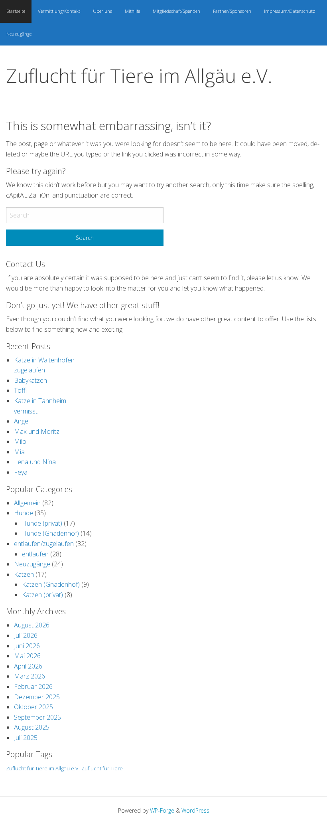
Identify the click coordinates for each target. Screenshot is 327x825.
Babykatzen (30, 380)
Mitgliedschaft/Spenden (176, 11)
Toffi (20, 390)
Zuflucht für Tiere (102, 768)
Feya (21, 472)
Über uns (102, 11)
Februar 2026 (33, 686)
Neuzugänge (19, 34)
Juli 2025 (25, 737)
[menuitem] (16, 11)
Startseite (15, 11)
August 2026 (31, 625)
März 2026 (29, 676)
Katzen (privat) (42, 594)
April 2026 (28, 666)
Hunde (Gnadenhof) (50, 533)
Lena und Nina (35, 461)
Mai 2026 (27, 655)
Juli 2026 (25, 635)
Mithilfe (132, 11)
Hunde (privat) (42, 523)
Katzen (24, 574)
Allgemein (27, 503)
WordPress (195, 810)
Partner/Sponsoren (232, 11)
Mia (19, 451)
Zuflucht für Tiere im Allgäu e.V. (139, 76)
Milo (20, 441)
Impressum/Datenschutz (289, 11)
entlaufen (35, 554)
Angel (22, 421)
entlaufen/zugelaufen (44, 543)
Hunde (23, 512)
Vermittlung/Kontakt (59, 11)
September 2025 (37, 717)
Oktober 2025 (33, 706)
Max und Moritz (36, 431)
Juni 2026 (27, 645)
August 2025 (31, 727)
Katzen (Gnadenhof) (51, 584)
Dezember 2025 (37, 696)
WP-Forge (162, 810)
